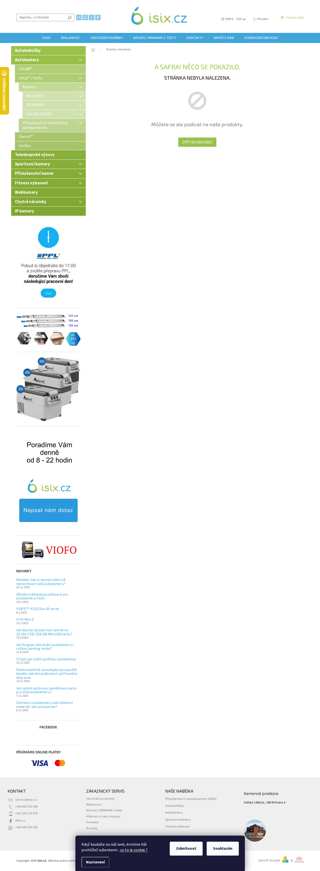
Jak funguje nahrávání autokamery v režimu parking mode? (45, 646)
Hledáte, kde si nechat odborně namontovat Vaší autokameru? (41, 581)
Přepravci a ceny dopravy (103, 816)
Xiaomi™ (26, 136)
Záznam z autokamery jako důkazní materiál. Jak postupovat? (44, 704)
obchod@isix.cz (26, 799)
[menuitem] (46, 38)
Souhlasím (222, 848)
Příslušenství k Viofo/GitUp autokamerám (45, 125)
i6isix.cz (20, 820)
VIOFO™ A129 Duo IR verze (37, 609)
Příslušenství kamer (34, 173)
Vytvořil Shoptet (269, 860)
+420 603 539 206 (26, 806)
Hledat (69, 17)
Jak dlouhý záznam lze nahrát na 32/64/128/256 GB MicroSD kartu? (44, 632)
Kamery (29, 87)
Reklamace (93, 804)
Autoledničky (28, 51)
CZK (239, 19)
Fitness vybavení (31, 183)
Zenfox (25, 145)
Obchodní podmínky (100, 798)
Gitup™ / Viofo (30, 78)
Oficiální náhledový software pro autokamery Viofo (42, 596)
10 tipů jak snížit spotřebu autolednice (46, 659)
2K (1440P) (35, 105)
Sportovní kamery (32, 164)
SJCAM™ (25, 69)
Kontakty (92, 822)
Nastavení (95, 862)
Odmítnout (186, 848)
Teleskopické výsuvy (35, 155)
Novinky (91, 828)
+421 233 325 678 (26, 813)
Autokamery (27, 60)
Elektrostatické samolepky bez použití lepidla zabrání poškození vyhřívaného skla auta (46, 673)
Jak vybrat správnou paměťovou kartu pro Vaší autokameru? (46, 690)
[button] (306, 857)
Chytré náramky (30, 202)
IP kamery (24, 211)
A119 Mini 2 (25, 619)
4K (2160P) (35, 96)
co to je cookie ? (133, 850)
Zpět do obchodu (197, 142)
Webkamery (26, 192)
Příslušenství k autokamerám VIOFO (190, 799)
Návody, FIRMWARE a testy (104, 810)
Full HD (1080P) (39, 114)
